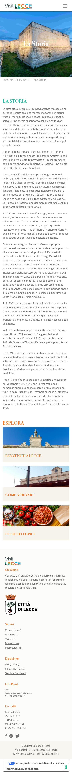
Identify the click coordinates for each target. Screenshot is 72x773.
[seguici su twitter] (17, 736)
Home (6, 80)
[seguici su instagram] (11, 736)
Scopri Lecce (11, 635)
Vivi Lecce (10, 639)
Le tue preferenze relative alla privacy (39, 763)
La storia (40, 80)
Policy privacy (12, 665)
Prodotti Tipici (20, 534)
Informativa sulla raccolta (22, 768)
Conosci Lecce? (13, 630)
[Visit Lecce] (18, 6)
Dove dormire (12, 643)
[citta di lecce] (21, 614)
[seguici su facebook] (6, 736)
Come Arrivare (19, 495)
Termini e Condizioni (15, 673)
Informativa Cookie (15, 669)
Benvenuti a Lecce (23, 456)
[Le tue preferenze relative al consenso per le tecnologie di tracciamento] (66, 767)
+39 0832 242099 (17, 696)
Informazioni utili (22, 80)
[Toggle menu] (65, 6)
